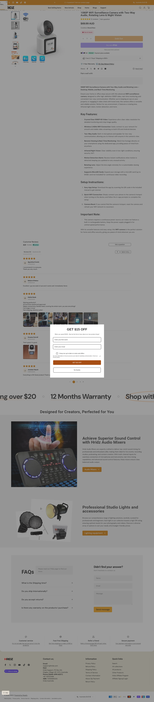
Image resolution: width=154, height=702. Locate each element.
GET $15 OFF (77, 362)
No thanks (77, 370)
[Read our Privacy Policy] (100, 356)
